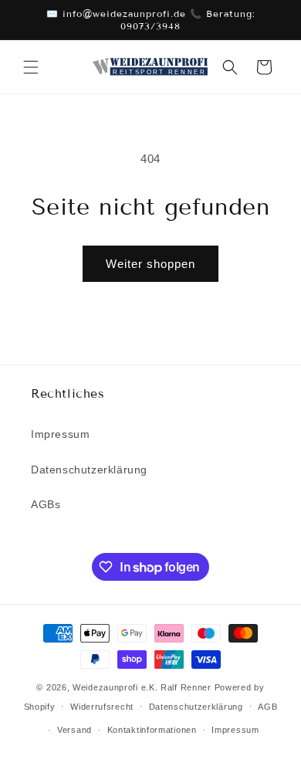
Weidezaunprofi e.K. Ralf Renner (142, 687)
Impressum (60, 434)
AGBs (45, 504)
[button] (31, 67)
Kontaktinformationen (152, 729)
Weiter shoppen (150, 263)
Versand (74, 729)
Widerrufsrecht (102, 706)
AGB (267, 706)
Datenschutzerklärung (89, 469)
